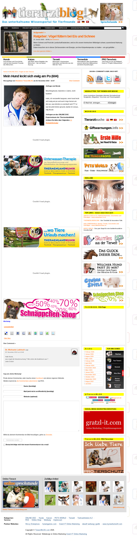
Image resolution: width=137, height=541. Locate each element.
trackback (39, 378)
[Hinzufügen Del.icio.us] (6, 335)
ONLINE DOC (30, 518)
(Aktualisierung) (118, 507)
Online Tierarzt (9, 479)
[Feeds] (90, 82)
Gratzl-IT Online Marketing (69, 524)
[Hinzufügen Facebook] (18, 335)
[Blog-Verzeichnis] (91, 398)
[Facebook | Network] (99, 82)
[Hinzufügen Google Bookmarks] (24, 335)
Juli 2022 (88, 383)
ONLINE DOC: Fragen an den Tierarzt (21, 71)
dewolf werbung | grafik (91, 524)
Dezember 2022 (90, 374)
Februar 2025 (89, 361)
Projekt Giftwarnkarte (32, 28)
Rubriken (15, 28)
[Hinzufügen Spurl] (42, 335)
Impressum (63, 28)
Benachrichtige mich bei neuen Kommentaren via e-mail (27, 445)
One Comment (74, 81)
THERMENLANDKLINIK (91, 220)
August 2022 (89, 381)
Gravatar (49, 435)
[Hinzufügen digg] (12, 335)
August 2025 (89, 356)
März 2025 (88, 358)
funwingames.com (49, 524)
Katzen (49, 518)
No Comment (54, 39)
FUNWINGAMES (50, 28)
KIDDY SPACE (88, 228)
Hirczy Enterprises (32, 524)
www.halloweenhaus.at (99, 225)
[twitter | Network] (108, 82)
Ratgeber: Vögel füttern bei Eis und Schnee (64, 36)
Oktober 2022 (89, 377)
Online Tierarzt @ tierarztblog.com (15, 509)
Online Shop (36, 520)
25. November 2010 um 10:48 (14, 352)
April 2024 (88, 363)
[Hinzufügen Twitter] (54, 335)
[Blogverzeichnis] (97, 402)
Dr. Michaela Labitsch (15, 350)
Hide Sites (7, 338)
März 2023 (88, 370)
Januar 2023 (89, 372)
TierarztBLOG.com (42, 530)
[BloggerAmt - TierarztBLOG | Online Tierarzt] (115, 398)
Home (6, 28)
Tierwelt (72, 518)
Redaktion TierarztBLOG (24, 81)
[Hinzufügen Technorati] (48, 335)
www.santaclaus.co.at (99, 217)
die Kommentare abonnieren (27, 381)
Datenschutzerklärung (80, 28)
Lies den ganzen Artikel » (42, 51)
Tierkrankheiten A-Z (85, 518)
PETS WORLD (60, 518)
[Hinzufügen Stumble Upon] (36, 335)
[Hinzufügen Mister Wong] (30, 335)
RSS (27, 520)
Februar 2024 (89, 365)
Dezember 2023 (90, 368)
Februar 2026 (89, 352)
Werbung (47, 520)
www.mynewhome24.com (112, 524)
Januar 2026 (89, 354)
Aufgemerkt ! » (39, 32)
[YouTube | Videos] (117, 82)
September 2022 (90, 379)
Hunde (41, 518)
